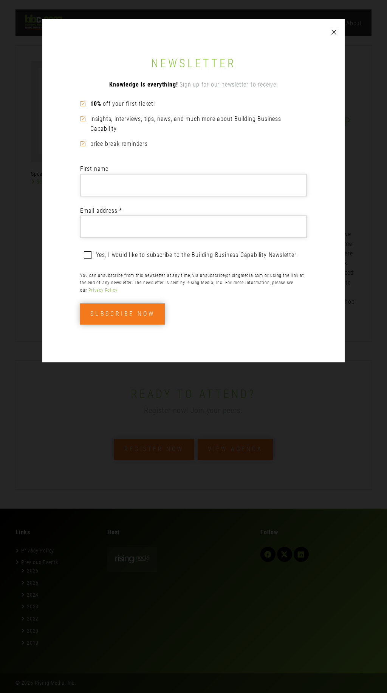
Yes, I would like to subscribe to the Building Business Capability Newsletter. (197, 254)
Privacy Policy (102, 290)
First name (94, 168)
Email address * (101, 210)
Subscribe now (122, 313)
